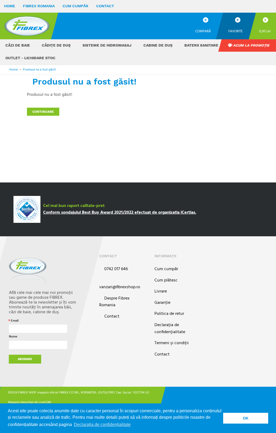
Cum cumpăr (75, 6)
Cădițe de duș (56, 45)
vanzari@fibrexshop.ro (119, 287)
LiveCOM (45, 402)
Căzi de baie (17, 45)
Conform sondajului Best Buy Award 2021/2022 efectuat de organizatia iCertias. (119, 212)
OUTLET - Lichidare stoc (30, 58)
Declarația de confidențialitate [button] (102, 424)
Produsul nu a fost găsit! (39, 69)
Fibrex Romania (39, 6)
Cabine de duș (157, 45)
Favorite (235, 31)
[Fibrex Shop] (27, 26)
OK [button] (246, 418)
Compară (203, 31)
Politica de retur (169, 314)
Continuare (43, 112)
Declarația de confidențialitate (169, 329)
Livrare (160, 291)
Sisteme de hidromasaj (107, 45)
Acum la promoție (251, 45)
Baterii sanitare (201, 45)
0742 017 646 (115, 269)
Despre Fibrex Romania (114, 302)
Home (9, 6)
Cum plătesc (166, 280)
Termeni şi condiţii (171, 343)
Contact (105, 6)
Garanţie (162, 303)
